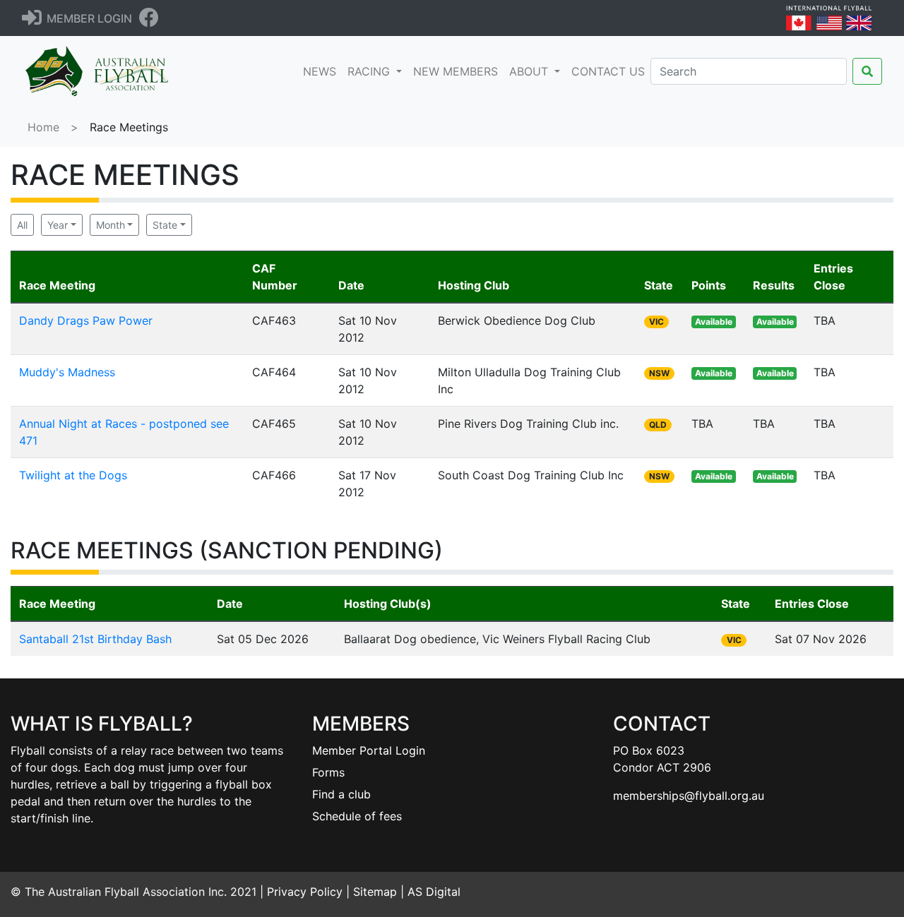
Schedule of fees (357, 816)
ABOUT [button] (530, 71)
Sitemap (375, 892)
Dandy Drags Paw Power (86, 320)
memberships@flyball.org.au (688, 796)
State (165, 225)
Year (57, 225)
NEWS (322, 71)
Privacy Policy (305, 892)
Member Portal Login (368, 750)
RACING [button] (370, 71)
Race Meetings (129, 127)
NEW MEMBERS (455, 71)
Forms (328, 772)
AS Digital (434, 892)
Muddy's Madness (67, 372)
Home (43, 127)
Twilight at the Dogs (73, 475)
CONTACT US (608, 71)
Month (110, 225)
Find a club (341, 794)
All (22, 225)
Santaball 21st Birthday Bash (95, 639)
